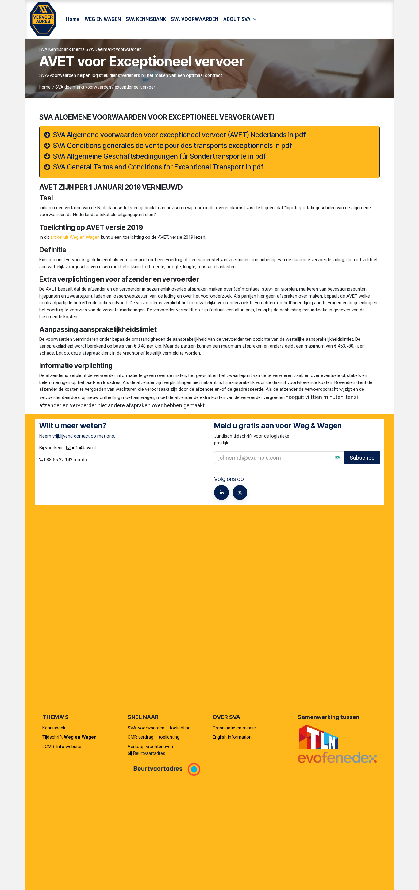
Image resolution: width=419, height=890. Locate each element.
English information (232, 737)
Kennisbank (54, 728)
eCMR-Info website (61, 746)
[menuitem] (72, 19)
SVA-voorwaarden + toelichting (159, 728)
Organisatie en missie (234, 728)
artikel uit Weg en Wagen (75, 237)
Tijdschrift (69, 737)
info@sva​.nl (84, 448)
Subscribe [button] (362, 458)
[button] (330, 457)
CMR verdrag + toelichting (153, 737)
